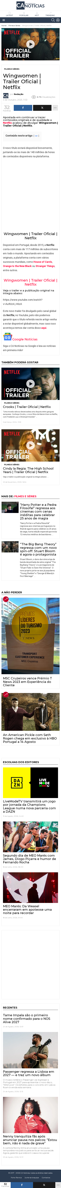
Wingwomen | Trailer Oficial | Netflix (30, 282)
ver (36, 136)
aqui (43, 327)
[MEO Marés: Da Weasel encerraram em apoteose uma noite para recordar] (30, 887)
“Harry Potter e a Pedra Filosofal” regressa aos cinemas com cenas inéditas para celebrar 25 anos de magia (38, 511)
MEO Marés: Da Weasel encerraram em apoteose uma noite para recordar (27, 909)
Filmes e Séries (11, 403)
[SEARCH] (53, 20)
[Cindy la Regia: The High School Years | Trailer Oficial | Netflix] (30, 445)
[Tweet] (44, 1185)
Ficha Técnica (16, 1177)
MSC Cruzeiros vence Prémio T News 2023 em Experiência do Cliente (27, 681)
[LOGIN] (58, 20)
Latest (9, 15)
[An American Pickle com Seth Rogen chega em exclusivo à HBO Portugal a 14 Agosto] (30, 712)
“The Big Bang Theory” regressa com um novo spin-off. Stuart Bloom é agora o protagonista (38, 549)
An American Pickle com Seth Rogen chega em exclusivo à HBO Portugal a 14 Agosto (30, 738)
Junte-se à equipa (32, 1177)
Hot (37, 15)
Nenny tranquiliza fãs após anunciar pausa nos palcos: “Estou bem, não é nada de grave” (30, 1139)
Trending (50, 15)
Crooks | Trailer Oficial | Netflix (27, 407)
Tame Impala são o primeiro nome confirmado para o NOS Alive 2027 (26, 1018)
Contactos (46, 1177)
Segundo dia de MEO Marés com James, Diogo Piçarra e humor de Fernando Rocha (29, 859)
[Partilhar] (22, 1185)
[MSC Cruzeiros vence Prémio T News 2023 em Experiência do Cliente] (30, 636)
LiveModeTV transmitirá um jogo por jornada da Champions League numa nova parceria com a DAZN (29, 806)
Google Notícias (24, 339)
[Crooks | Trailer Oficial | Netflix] (30, 384)
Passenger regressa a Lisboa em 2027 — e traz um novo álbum (28, 1073)
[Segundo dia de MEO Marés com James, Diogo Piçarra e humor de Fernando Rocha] (30, 836)
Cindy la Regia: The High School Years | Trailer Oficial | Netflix (28, 470)
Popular (23, 15)
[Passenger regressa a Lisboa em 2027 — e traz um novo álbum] (30, 1050)
